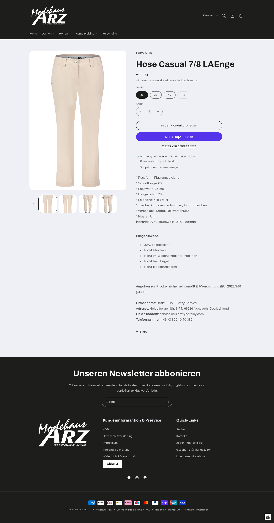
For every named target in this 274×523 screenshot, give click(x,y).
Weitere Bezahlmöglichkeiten (179, 146)
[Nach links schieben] (33, 204)
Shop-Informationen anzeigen (159, 167)
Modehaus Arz (83, 510)
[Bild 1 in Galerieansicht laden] (48, 204)
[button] (48, 34)
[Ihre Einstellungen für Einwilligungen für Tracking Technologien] (268, 517)
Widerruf (112, 463)
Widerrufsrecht (104, 510)
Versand (157, 80)
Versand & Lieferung (116, 449)
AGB (106, 429)
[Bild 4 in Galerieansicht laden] (108, 204)
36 (142, 94)
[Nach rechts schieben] (122, 204)
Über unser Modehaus (190, 456)
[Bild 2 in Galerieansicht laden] (68, 204)
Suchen (181, 429)
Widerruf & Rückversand (119, 456)
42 (185, 96)
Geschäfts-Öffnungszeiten (193, 449)
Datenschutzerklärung (118, 436)
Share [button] (144, 331)
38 (156, 94)
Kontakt (181, 436)
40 (169, 94)
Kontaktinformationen (196, 510)
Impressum (110, 442)
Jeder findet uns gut (189, 442)
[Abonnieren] (167, 402)
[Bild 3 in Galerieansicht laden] (88, 204)
